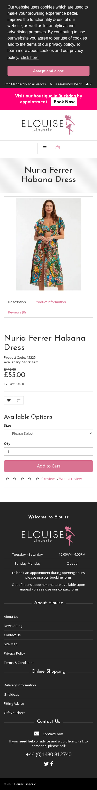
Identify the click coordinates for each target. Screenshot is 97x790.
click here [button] (30, 57)
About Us (11, 616)
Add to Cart (48, 466)
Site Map (11, 644)
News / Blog (13, 625)
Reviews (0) (17, 312)
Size (7, 425)
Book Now (64, 102)
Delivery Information (20, 685)
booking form (60, 577)
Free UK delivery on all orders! (25, 84)
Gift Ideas (11, 694)
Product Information (50, 302)
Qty (7, 443)
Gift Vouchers (14, 712)
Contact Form (52, 734)
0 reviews (48, 478)
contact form (68, 589)
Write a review (70, 478)
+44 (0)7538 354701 (70, 84)
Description (17, 302)
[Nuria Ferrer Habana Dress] (48, 244)
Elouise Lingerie (25, 784)
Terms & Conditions (19, 662)
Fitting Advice (14, 703)
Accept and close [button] (48, 71)
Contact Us (12, 635)
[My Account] (89, 84)
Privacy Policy (14, 653)
